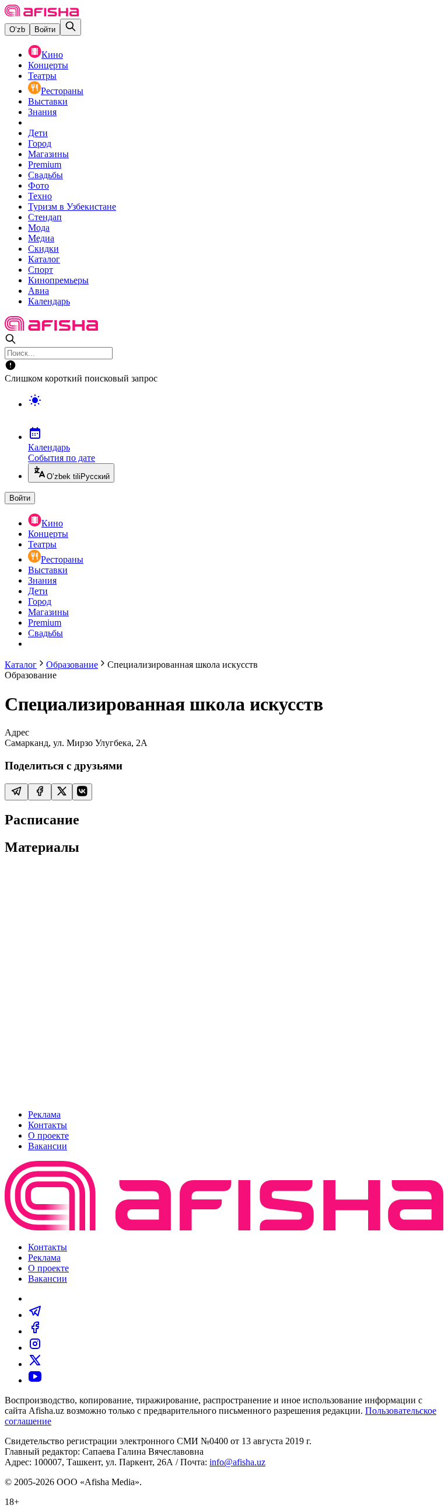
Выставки (48, 101)
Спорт (40, 270)
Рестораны (62, 91)
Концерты (48, 65)
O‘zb (17, 29)
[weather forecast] (235, 412)
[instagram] (35, 1348)
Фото (38, 185)
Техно (40, 196)
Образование (72, 665)
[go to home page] (42, 13)
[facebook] (35, 1331)
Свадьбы (45, 175)
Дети (38, 133)
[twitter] (35, 1364)
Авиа (38, 291)
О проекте (48, 1135)
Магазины (48, 154)
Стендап (45, 217)
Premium (44, 164)
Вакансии (47, 1146)
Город (39, 143)
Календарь (49, 301)
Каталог (44, 259)
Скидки (43, 249)
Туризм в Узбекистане (72, 206)
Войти (44, 29)
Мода (39, 228)
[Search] (70, 27)
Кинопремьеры (58, 280)
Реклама (44, 1114)
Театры (42, 76)
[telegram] (35, 1315)
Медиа (41, 238)
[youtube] (35, 1380)
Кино (52, 55)
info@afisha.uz (237, 1462)
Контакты (47, 1125)
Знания (42, 112)
